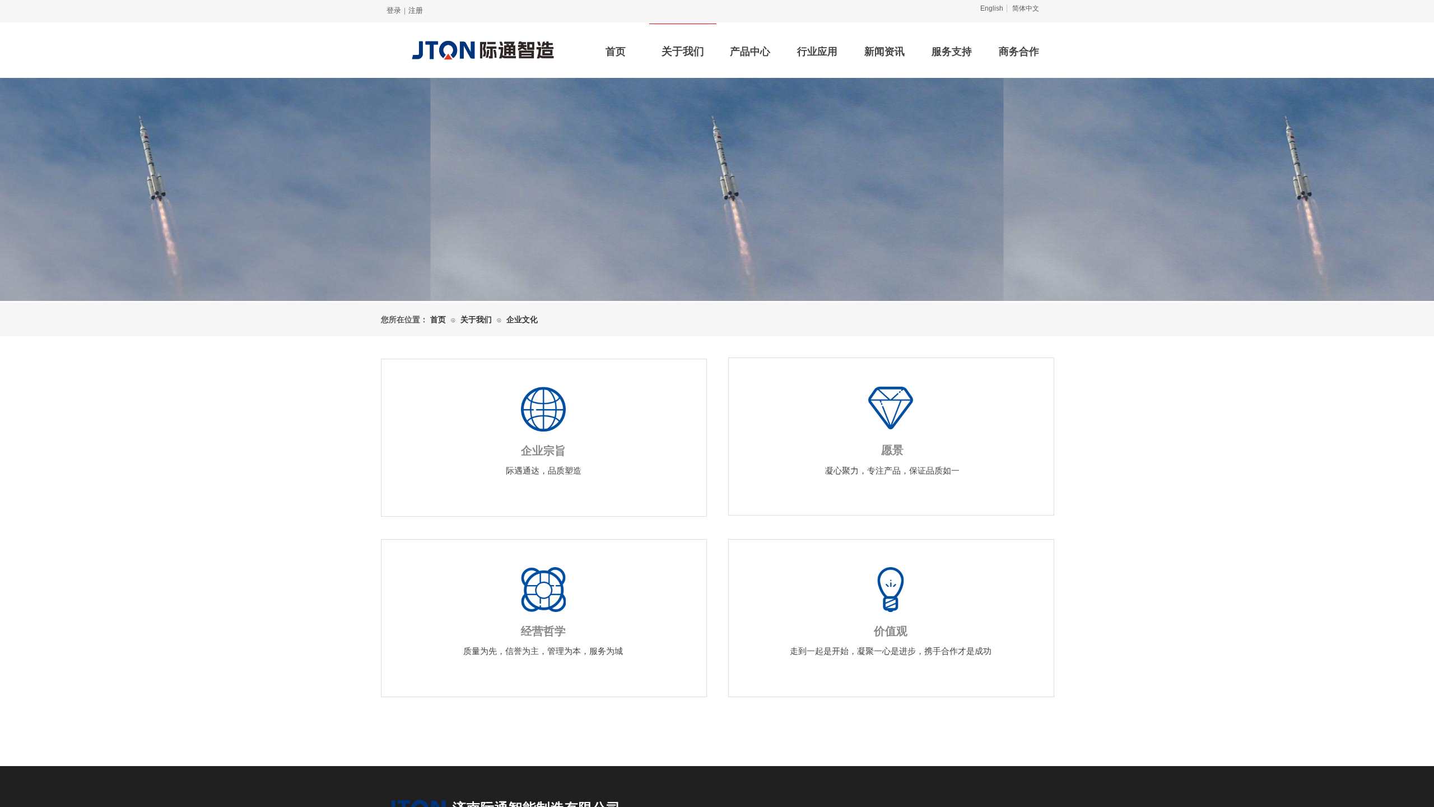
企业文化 (522, 320)
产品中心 (750, 51)
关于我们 (683, 51)
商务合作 (1019, 51)
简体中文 (1025, 8)
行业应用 (817, 51)
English (991, 8)
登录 (394, 10)
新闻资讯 (884, 51)
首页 (616, 51)
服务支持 (952, 51)
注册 (415, 10)
